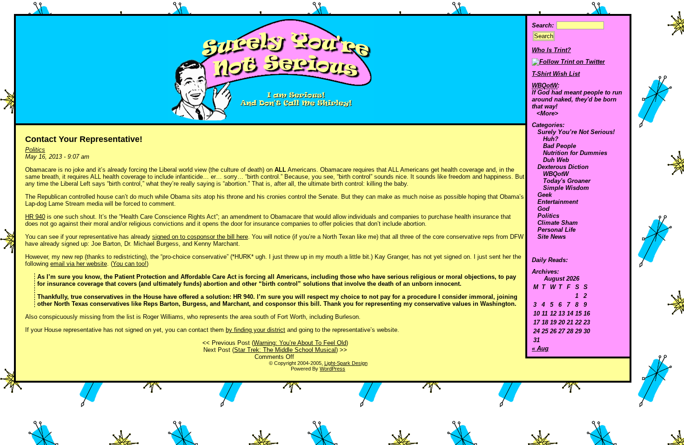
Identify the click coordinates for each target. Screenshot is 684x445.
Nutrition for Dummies (575, 152)
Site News (551, 236)
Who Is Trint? (551, 50)
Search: (543, 25)
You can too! (130, 263)
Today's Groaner (566, 180)
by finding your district (255, 329)
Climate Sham (557, 222)
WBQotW (556, 173)
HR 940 (35, 216)
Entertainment (557, 201)
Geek (544, 194)
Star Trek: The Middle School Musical (285, 349)
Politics (548, 215)
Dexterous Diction (563, 166)
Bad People (559, 145)
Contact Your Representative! (83, 139)
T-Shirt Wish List (556, 73)
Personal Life (556, 229)
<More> (547, 113)
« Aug (540, 348)
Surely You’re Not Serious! (576, 131)
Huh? (550, 138)
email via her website (78, 263)
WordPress (332, 368)
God (543, 208)
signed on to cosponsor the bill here (200, 236)
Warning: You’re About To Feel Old (300, 342)
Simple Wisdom (566, 187)
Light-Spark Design (346, 363)
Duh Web (556, 159)
